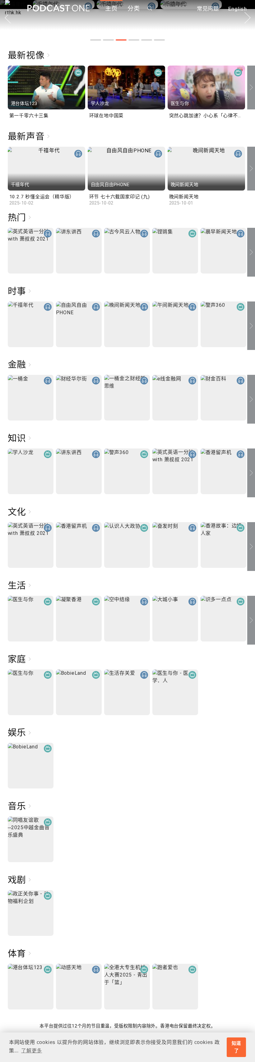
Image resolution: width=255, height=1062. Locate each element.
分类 (134, 8)
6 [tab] (159, 40)
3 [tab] (121, 40)
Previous (4, 87)
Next (247, 18)
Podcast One (58, 8)
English (237, 9)
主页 (111, 8)
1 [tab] (95, 40)
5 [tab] (146, 40)
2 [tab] (108, 40)
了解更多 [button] (31, 1050)
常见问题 (208, 9)
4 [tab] (133, 40)
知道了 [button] (236, 1047)
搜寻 (150, 8)
